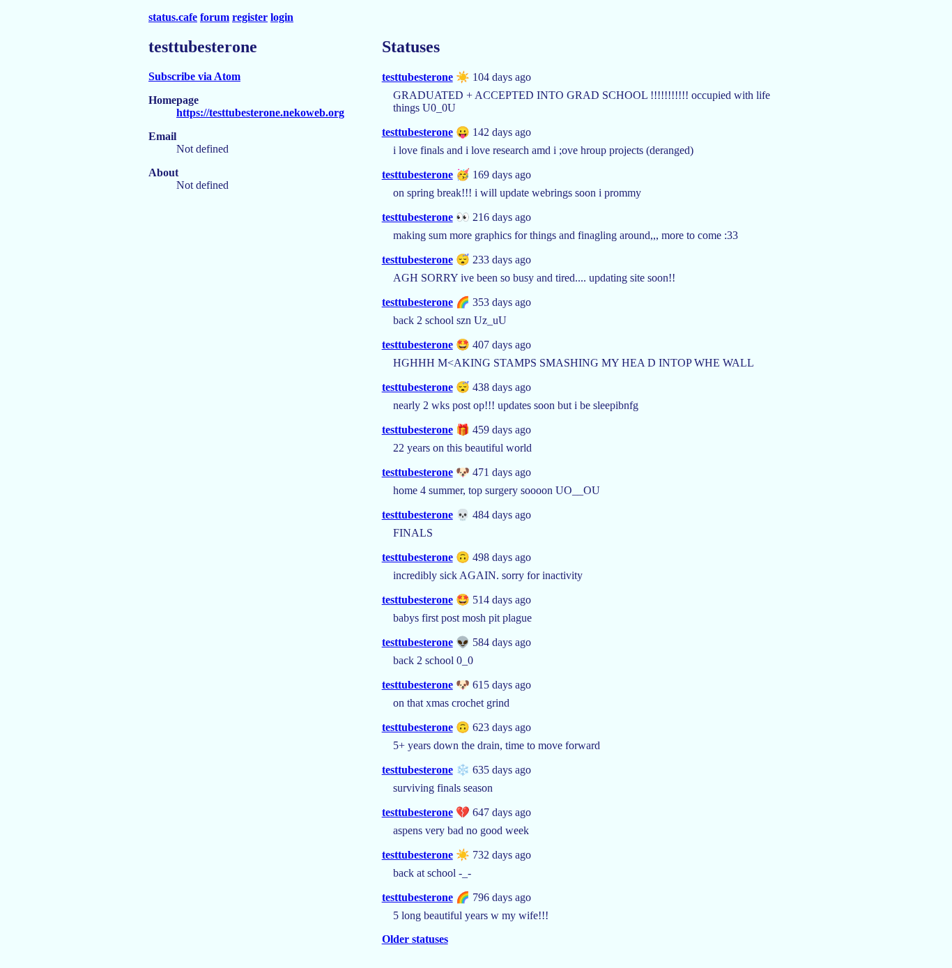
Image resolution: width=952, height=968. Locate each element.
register (250, 17)
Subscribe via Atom (194, 76)
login (281, 17)
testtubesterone (417, 77)
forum (214, 17)
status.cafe (172, 17)
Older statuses (415, 939)
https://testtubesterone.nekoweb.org (260, 112)
